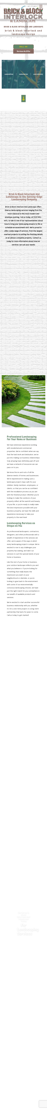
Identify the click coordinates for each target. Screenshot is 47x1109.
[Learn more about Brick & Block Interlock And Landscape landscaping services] (23, 777)
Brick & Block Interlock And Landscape (23, 27)
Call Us (24, 47)
